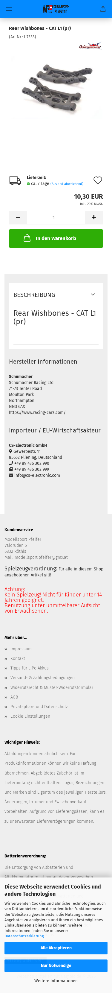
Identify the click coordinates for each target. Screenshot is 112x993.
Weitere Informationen (56, 980)
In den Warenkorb (56, 238)
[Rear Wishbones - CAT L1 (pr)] (56, 84)
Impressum (21, 649)
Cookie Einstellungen (30, 716)
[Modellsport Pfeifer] (56, 9)
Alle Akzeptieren (56, 948)
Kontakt (17, 658)
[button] (18, 217)
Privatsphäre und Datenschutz (39, 706)
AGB (14, 697)
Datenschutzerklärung (24, 936)
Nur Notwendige (56, 965)
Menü (9, 9)
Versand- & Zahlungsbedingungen (42, 677)
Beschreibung (34, 294)
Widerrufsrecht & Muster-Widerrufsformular (51, 687)
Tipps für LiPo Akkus (29, 668)
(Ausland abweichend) (66, 184)
